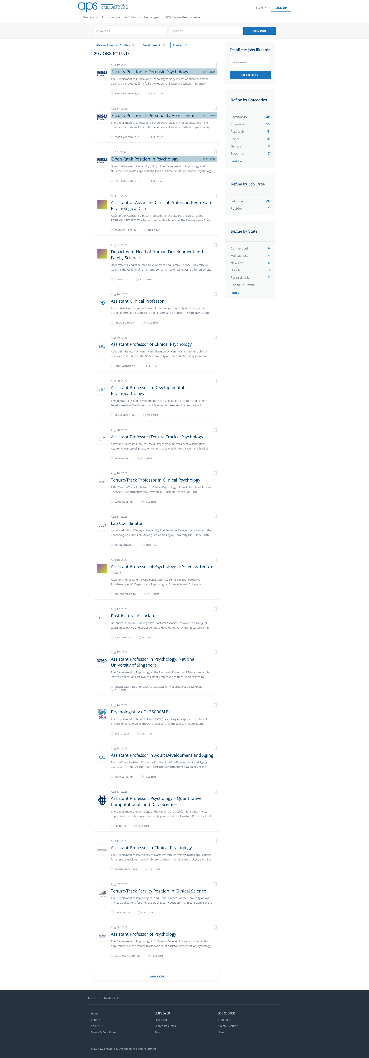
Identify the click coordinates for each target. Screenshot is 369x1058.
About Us (97, 1026)
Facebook (109, 998)
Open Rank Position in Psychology (144, 159)
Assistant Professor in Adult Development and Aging (162, 755)
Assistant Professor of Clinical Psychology (151, 344)
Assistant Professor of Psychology (143, 934)
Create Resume (228, 1026)
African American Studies (113, 45)
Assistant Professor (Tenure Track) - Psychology (157, 437)
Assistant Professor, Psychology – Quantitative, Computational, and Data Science (157, 801)
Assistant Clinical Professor (137, 301)
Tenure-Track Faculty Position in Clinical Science (158, 891)
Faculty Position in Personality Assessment (153, 115)
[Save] (211, 65)
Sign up (281, 8)
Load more (156, 976)
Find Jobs (259, 30)
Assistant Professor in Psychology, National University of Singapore (153, 662)
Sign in (261, 7)
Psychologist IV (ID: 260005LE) (140, 712)
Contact (96, 1020)
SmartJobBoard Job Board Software (137, 1048)
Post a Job (161, 1020)
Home (94, 1013)
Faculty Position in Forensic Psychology (149, 71)
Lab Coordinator (127, 523)
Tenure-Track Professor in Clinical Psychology (155, 480)
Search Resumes (165, 1026)
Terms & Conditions (103, 1032)
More (235, 161)
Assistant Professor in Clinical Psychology (151, 847)
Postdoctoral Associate (133, 615)
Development (151, 45)
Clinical (177, 45)
